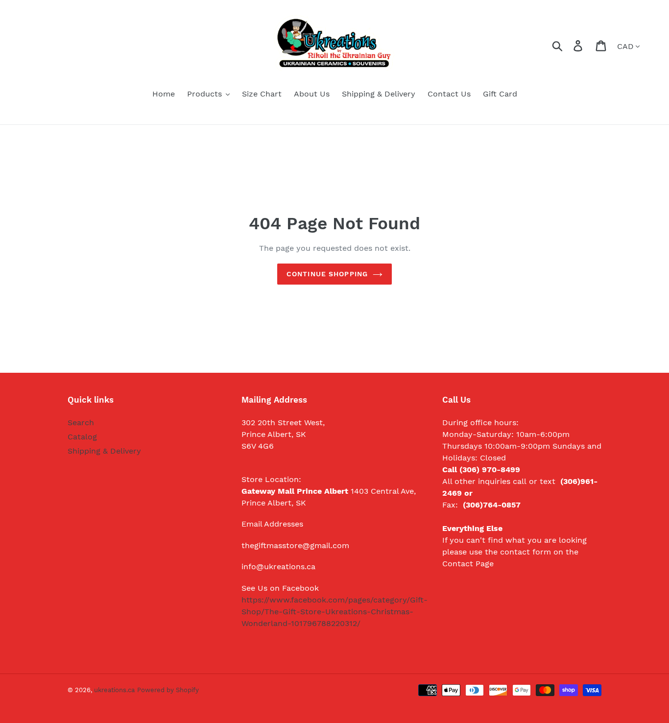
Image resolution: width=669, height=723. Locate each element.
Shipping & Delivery (104, 451)
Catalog (82, 436)
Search (81, 422)
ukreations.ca (114, 690)
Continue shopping (327, 274)
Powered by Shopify (168, 690)
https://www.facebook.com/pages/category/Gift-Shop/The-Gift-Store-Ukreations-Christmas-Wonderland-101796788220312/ (334, 611)
